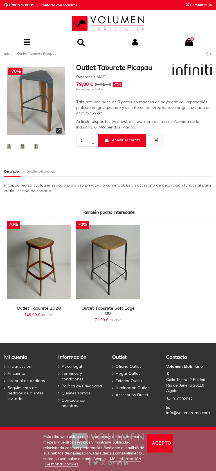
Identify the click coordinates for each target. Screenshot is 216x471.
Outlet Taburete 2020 (39, 308)
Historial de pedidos (26, 380)
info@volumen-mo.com (188, 412)
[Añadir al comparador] (156, 140)
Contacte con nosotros (59, 5)
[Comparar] (35, 301)
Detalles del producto (40, 171)
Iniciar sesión (19, 366)
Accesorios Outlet (132, 394)
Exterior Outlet (129, 380)
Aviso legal (72, 366)
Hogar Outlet (128, 373)
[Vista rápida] (43, 301)
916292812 (182, 398)
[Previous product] (208, 53)
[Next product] (211, 53)
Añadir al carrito (126, 140)
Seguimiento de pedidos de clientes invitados (26, 393)
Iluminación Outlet (132, 387)
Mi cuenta (16, 373)
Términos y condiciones (73, 376)
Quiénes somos (19, 4)
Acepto (161, 443)
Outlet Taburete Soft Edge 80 (108, 310)
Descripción (12, 171)
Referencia (86, 77)
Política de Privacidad (82, 386)
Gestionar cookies (61, 464)
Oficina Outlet (128, 366)
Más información (125, 458)
